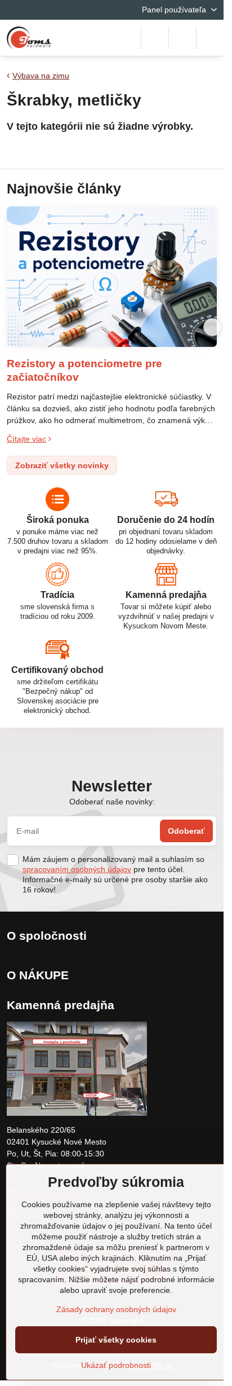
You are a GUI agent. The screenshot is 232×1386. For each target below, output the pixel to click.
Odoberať (186, 830)
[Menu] (210, 38)
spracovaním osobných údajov (77, 869)
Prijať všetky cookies (116, 1339)
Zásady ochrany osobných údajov (116, 1309)
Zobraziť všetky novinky (62, 465)
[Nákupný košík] (182, 38)
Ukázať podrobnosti (116, 1365)
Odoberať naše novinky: (112, 801)
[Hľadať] (154, 38)
